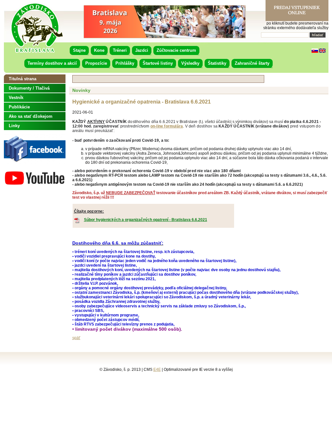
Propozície (96, 63)
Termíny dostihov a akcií (52, 63)
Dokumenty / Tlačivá (29, 88)
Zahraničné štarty (252, 63)
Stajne (79, 50)
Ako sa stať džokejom (31, 116)
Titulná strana (22, 78)
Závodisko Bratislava (37, 28)
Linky (14, 125)
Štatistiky (217, 63)
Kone (99, 50)
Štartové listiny (158, 63)
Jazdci (141, 50)
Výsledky (190, 63)
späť (76, 338)
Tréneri (120, 50)
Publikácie (19, 107)
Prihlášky (124, 63)
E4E (157, 369)
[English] (322, 51)
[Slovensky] (315, 51)
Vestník (16, 97)
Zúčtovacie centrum (176, 50)
